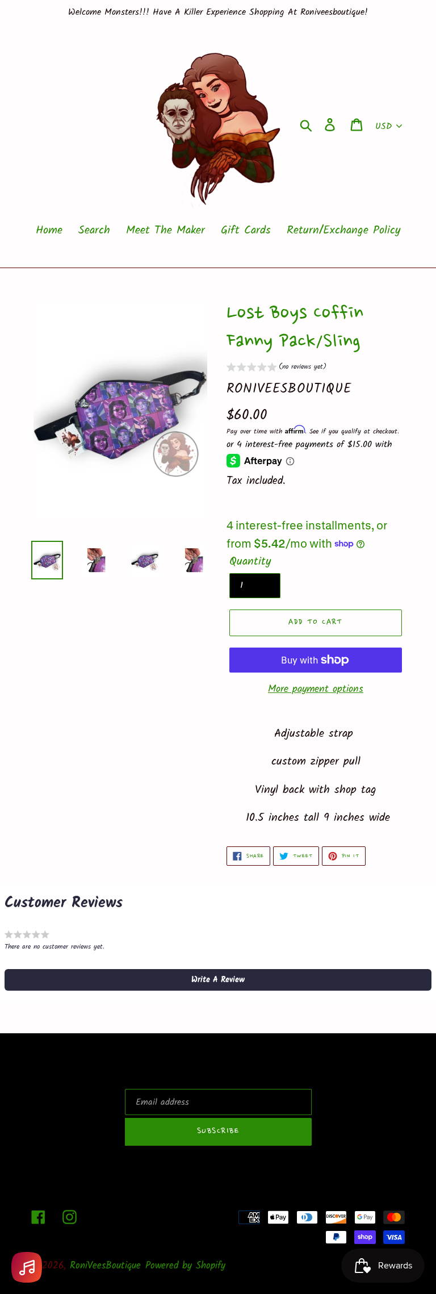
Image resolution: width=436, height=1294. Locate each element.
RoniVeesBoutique (105, 1266)
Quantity (250, 561)
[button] (276, 368)
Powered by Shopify (185, 1266)
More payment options (315, 689)
